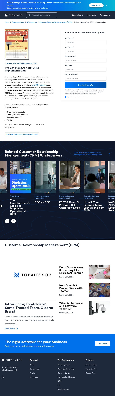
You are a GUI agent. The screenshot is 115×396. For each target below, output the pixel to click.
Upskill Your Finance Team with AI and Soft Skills (94, 206)
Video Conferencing (66, 369)
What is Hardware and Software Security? (71, 305)
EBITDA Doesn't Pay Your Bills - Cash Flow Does (69, 204)
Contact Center (64, 373)
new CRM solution (39, 85)
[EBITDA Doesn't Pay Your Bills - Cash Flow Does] (69, 177)
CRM (59, 381)
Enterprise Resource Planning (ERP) (42, 197)
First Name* (69, 38)
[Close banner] (106, 5)
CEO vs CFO (42, 202)
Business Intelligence (66, 377)
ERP (59, 385)
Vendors (33, 373)
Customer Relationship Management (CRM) (21, 64)
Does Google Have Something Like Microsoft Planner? (71, 270)
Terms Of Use (91, 369)
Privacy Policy (78, 93)
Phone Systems (15, 196)
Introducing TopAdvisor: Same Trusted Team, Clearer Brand (29, 308)
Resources (34, 377)
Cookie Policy (91, 373)
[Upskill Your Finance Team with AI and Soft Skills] (94, 177)
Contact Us (34, 369)
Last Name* (69, 47)
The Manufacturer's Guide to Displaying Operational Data (20, 207)
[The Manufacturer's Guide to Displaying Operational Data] (20, 177)
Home (32, 365)
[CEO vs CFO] (45, 177)
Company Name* (71, 74)
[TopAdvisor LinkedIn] (3, 377)
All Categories (63, 389)
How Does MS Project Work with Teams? (71, 288)
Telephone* (69, 65)
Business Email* (70, 56)
